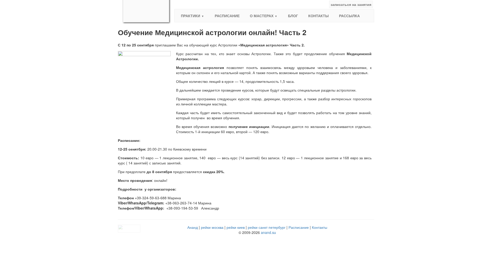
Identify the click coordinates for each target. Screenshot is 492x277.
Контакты (318, 15)
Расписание (227, 15)
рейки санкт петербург (266, 227)
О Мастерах (261, 15)
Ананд (192, 227)
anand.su (268, 232)
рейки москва (212, 227)
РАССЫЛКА (349, 15)
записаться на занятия (351, 4)
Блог (293, 15)
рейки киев (236, 227)
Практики (190, 15)
